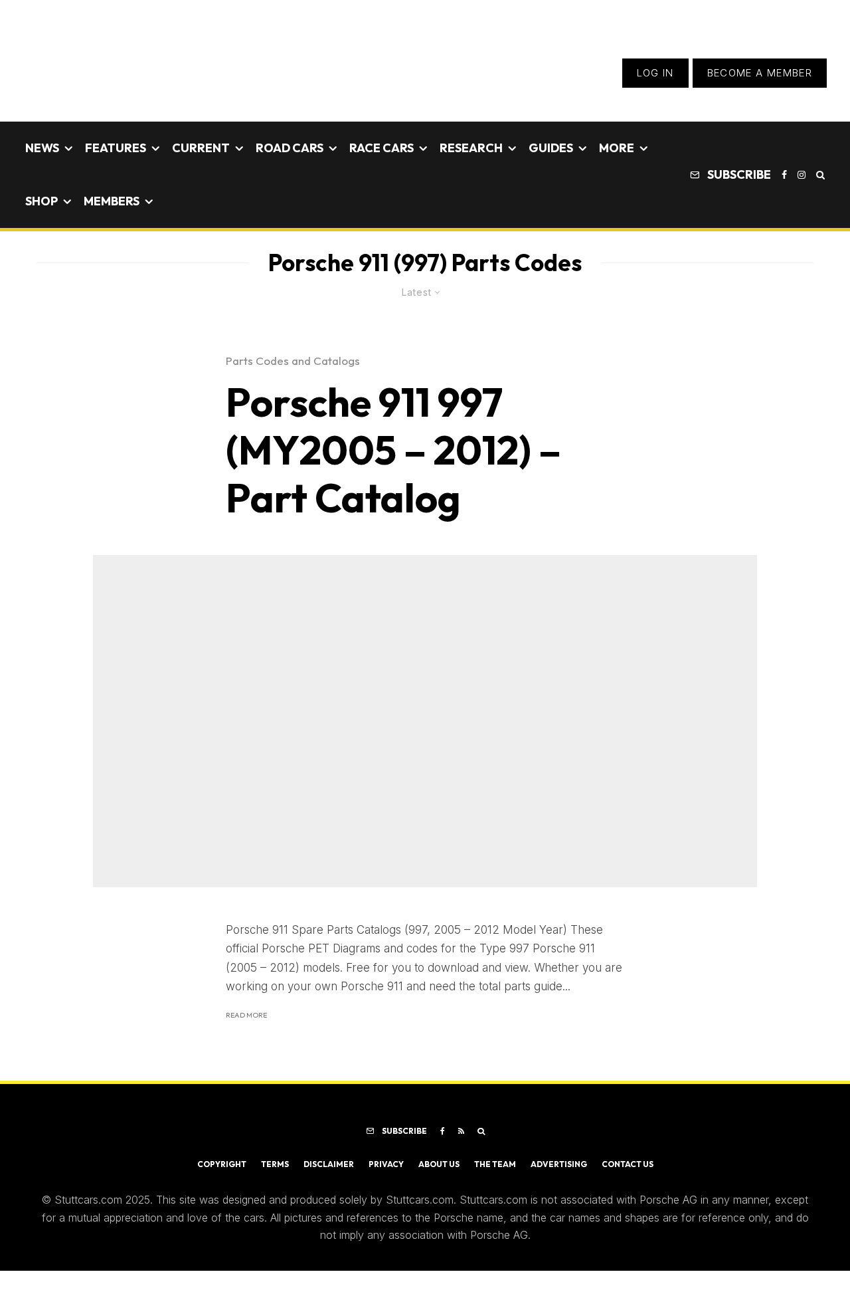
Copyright (221, 1164)
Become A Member (759, 72)
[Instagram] (801, 175)
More (616, 148)
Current (201, 148)
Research (471, 148)
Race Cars (381, 148)
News (42, 148)
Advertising (559, 1164)
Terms (275, 1164)
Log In (655, 72)
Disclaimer (328, 1164)
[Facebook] (784, 175)
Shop (41, 201)
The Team (495, 1164)
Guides (551, 148)
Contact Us (627, 1164)
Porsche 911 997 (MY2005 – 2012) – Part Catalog (393, 450)
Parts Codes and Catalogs (293, 361)
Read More (246, 1015)
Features (115, 148)
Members (111, 201)
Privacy (386, 1164)
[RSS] (461, 1131)
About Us (439, 1164)
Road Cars (289, 148)
